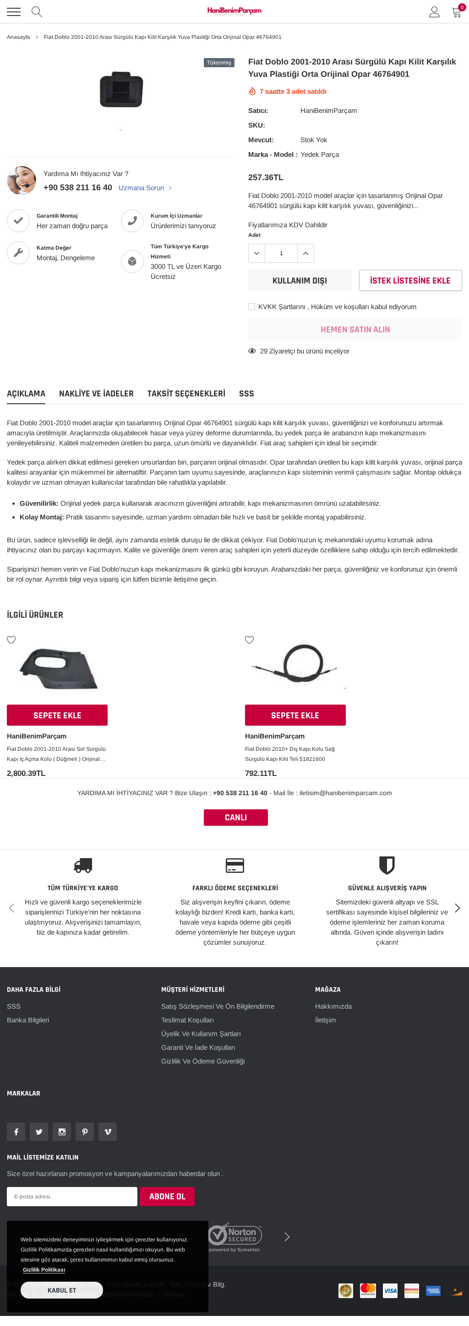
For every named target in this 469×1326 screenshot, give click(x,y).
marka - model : (273, 154)
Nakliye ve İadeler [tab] (96, 394)
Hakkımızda (333, 1006)
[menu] (14, 12)
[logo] (234, 11)
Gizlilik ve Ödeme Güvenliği (203, 1061)
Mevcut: (261, 140)
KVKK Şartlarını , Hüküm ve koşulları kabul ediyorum (336, 306)
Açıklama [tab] (26, 394)
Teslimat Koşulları (187, 1020)
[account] (434, 12)
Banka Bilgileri (28, 1020)
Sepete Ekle (57, 716)
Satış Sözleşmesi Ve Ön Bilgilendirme (217, 1006)
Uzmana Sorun (142, 188)
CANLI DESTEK (236, 819)
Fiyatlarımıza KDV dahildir (287, 225)
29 (263, 351)
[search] (37, 11)
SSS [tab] (246, 394)
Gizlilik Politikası (44, 1270)
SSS (14, 1006)
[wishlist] (11, 639)
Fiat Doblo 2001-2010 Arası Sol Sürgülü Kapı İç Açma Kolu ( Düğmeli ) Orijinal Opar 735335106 (56, 755)
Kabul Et (62, 1290)
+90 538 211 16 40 (78, 187)
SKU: (256, 125)
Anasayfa (18, 37)
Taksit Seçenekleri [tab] (186, 394)
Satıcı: (258, 110)
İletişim (325, 1020)
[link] (57, 672)
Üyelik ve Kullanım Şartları (201, 1033)
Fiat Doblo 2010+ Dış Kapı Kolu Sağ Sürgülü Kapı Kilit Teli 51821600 (290, 754)
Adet (254, 235)
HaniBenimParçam (328, 110)
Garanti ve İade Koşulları (198, 1047)
